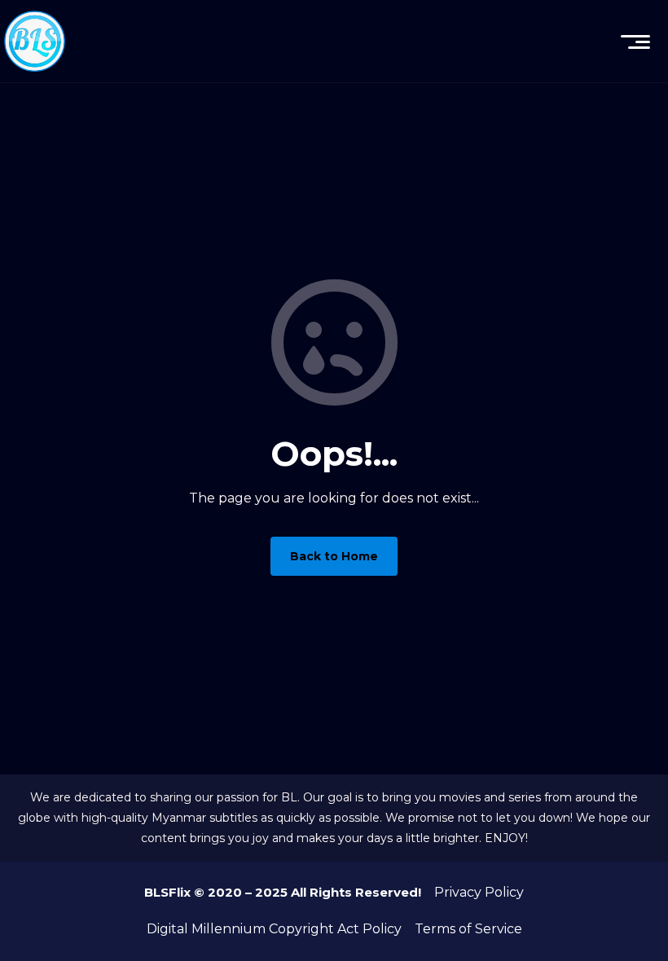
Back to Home (334, 556)
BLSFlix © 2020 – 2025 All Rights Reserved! (282, 892)
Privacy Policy (479, 892)
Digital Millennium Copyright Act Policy (274, 929)
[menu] (635, 41)
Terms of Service (468, 929)
